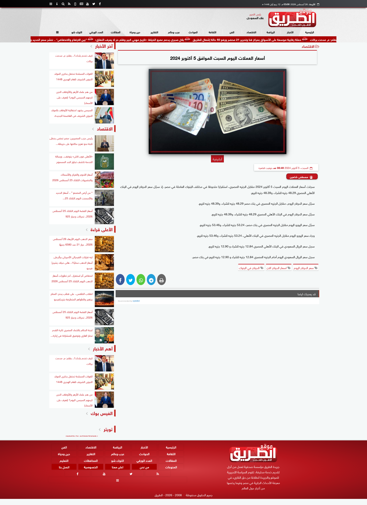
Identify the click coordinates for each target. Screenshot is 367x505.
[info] (57, 4)
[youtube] (87, 4)
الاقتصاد (251, 31)
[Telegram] (151, 279)
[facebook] (100, 4)
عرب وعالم (174, 31)
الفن (232, 31)
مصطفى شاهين (299, 176)
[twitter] (94, 4)
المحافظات (91, 460)
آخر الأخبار (104, 45)
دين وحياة (135, 31)
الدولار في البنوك (249, 267)
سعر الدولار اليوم (304, 267)
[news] (81, 4)
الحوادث (193, 31)
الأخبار (290, 31)
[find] (63, 4)
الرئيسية (309, 31)
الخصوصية (91, 466)
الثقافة (212, 31)
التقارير (154, 31)
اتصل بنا (64, 466)
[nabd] (75, 4)
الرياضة (271, 31)
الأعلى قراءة (102, 229)
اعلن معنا (117, 466)
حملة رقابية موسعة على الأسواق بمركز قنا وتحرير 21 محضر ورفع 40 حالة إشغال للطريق (266, 39)
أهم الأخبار (103, 348)
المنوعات (171, 466)
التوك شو (76, 31)
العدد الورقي (96, 31)
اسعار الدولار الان (277, 267)
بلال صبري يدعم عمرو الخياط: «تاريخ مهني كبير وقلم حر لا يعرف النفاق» (158, 39)
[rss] (69, 4)
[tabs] (51, 4)
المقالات (115, 31)
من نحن (144, 466)
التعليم (64, 460)
